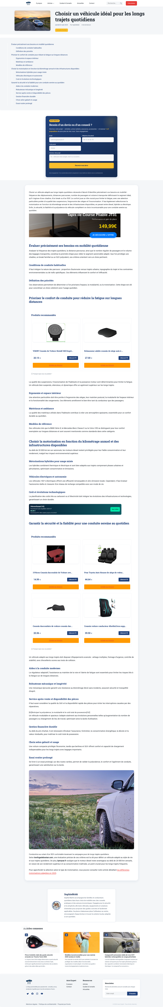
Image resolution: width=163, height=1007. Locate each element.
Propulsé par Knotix (64, 1004)
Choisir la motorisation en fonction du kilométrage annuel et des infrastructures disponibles (45, 69)
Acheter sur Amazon (55, 365)
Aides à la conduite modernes (27, 86)
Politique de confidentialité (47, 1004)
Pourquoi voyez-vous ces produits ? (42, 374)
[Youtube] (42, 993)
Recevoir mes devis (81, 165)
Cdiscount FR (73, 358)
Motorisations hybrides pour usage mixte (31, 72)
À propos (39, 3)
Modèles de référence (24, 65)
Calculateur (131, 3)
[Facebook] (32, 993)
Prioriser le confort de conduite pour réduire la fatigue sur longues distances (39, 55)
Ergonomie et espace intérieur (27, 58)
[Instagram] (37, 993)
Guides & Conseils (66, 3)
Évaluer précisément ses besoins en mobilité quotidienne (32, 44)
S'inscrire (132, 994)
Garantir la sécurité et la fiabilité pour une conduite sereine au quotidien (37, 83)
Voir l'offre (115, 509)
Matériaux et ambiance (24, 62)
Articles (49, 3)
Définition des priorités (24, 51)
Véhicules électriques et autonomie (29, 76)
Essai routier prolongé (24, 103)
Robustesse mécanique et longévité (29, 90)
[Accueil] (28, 3)
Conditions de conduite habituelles (29, 48)
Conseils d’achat (62, 30)
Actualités (80, 3)
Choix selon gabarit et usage (26, 100)
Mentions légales (31, 1004)
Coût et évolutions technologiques (28, 79)
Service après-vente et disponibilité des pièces (33, 93)
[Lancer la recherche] (121, 3)
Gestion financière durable (26, 96)
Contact (91, 3)
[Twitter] (27, 993)
